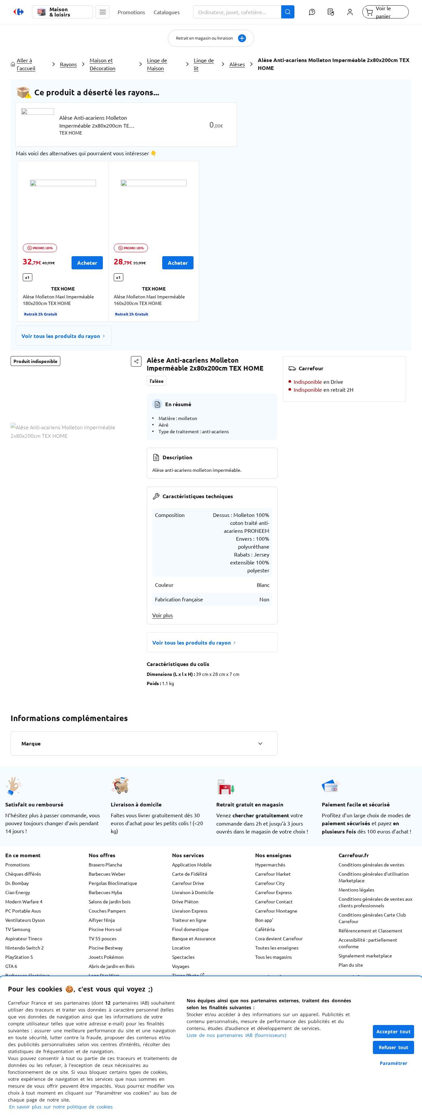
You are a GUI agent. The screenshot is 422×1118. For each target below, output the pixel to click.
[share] (136, 361)
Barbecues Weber (107, 874)
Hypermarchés (270, 864)
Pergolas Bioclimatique (113, 883)
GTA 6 (11, 966)
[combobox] (244, 11)
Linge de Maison (157, 64)
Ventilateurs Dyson (25, 920)
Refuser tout (393, 1047)
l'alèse (157, 381)
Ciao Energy (17, 892)
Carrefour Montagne (276, 911)
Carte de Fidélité (189, 874)
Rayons (68, 64)
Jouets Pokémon (106, 957)
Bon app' (264, 920)
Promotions (17, 864)
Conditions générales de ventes (371, 864)
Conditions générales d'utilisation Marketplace (374, 877)
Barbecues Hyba (105, 892)
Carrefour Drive (188, 883)
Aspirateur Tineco (23, 938)
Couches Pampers (107, 911)
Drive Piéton (185, 901)
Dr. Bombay (17, 883)
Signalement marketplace (365, 955)
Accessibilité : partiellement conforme (368, 943)
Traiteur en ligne (189, 920)
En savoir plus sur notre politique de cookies (61, 1106)
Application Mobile (192, 864)
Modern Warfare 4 (24, 901)
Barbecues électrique (27, 975)
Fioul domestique (190, 929)
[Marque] (260, 743)
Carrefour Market (273, 874)
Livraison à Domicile (193, 892)
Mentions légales (356, 889)
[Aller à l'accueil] (18, 11)
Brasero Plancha (105, 864)
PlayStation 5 (19, 957)
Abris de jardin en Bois (112, 966)
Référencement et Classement (371, 930)
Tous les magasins (273, 957)
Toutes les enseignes (276, 948)
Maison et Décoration (102, 64)
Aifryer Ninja (102, 920)
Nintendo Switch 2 (24, 948)
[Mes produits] (331, 11)
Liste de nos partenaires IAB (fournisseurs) (236, 1035)
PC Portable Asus (23, 911)
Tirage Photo (186, 975)
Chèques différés (23, 874)
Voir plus (162, 615)
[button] (102, 11)
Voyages (180, 966)
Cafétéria (265, 929)
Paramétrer (393, 1063)
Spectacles (183, 957)
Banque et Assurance (194, 938)
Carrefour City (270, 883)
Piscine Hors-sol (105, 929)
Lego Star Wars (104, 975)
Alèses (237, 64)
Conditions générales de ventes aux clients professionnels (375, 902)
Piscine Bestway (106, 948)
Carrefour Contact (274, 901)
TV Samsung (17, 929)
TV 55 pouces (102, 938)
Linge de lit (204, 64)
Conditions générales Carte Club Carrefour (372, 918)
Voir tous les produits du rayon (60, 335)
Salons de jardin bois (110, 901)
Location (181, 948)
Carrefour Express (273, 892)
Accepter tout (394, 1031)
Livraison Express (189, 911)
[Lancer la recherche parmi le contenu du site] (288, 12)
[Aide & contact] (311, 11)
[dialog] (211, 1047)
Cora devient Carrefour (279, 938)
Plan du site (351, 965)
